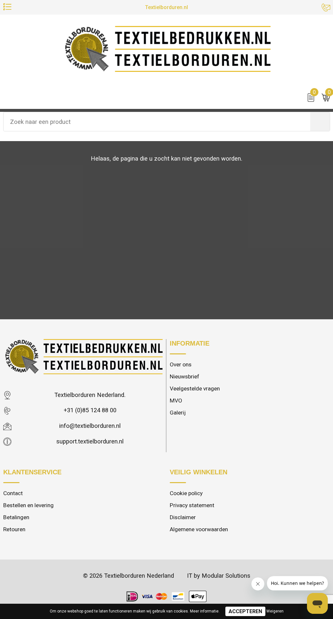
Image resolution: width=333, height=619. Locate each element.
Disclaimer (183, 517)
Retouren (14, 529)
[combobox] (157, 121)
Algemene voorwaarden (199, 529)
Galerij (178, 412)
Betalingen (16, 517)
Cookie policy (186, 493)
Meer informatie (204, 611)
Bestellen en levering (28, 505)
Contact (13, 493)
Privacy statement (192, 505)
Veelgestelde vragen (195, 388)
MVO (176, 400)
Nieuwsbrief (184, 376)
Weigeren (275, 611)
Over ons (181, 364)
